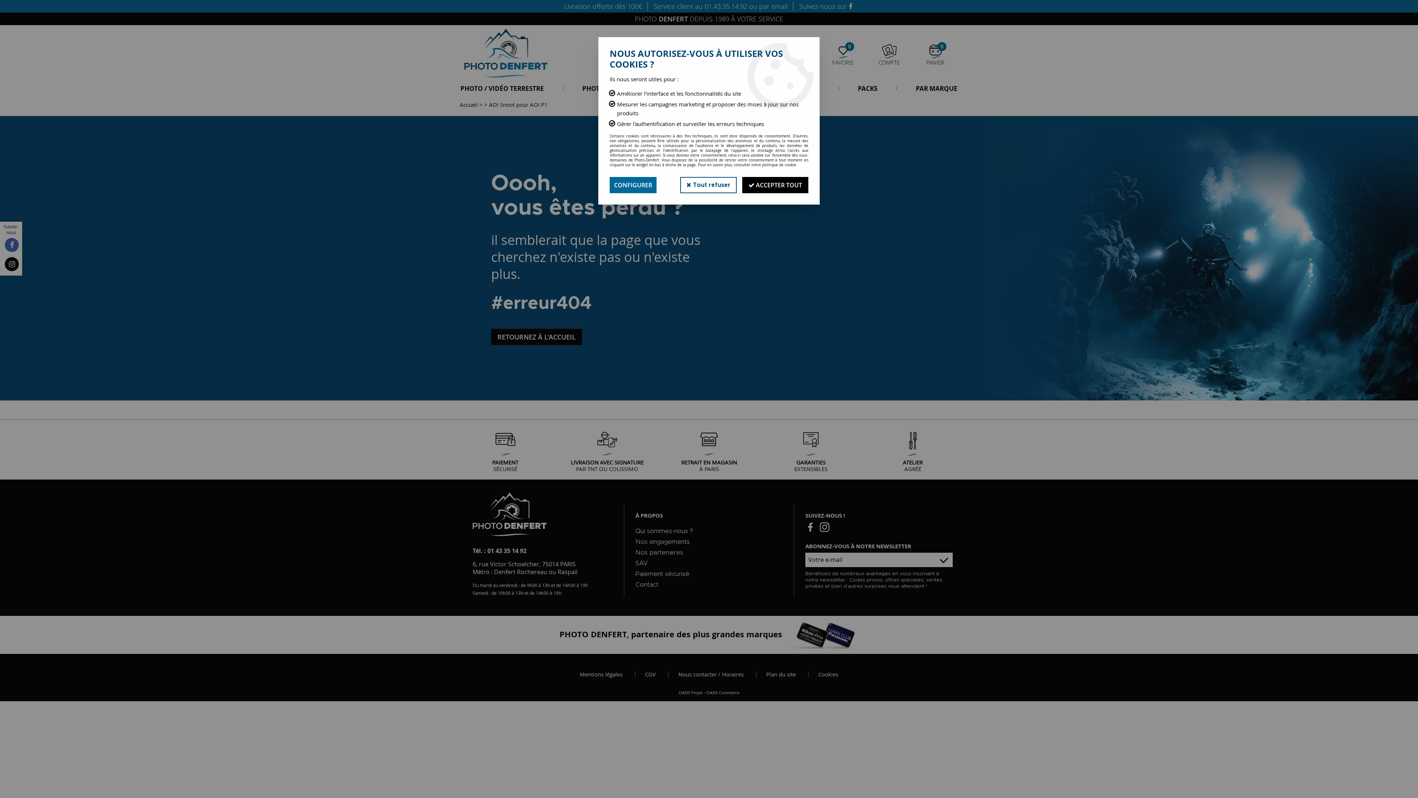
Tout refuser (710, 185)
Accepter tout (778, 185)
